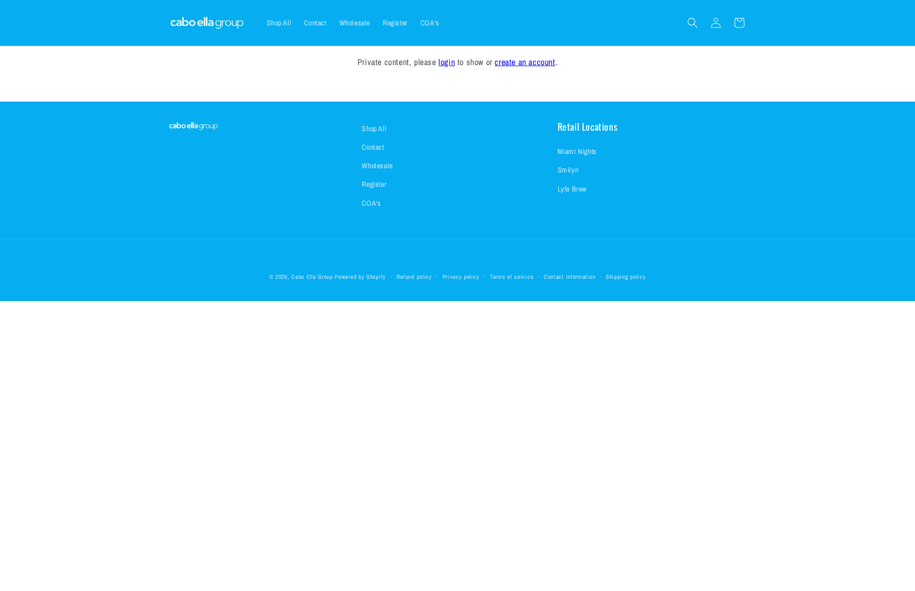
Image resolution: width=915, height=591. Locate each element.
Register (374, 184)
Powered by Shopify (360, 276)
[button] (692, 22)
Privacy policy (461, 276)
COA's (371, 203)
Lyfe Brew (572, 189)
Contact (373, 147)
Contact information (569, 276)
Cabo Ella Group (312, 276)
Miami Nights (577, 151)
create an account (525, 62)
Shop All (374, 128)
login (446, 62)
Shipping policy (626, 276)
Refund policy (414, 276)
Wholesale (377, 165)
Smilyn (568, 170)
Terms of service (511, 276)
